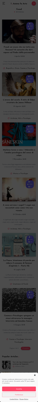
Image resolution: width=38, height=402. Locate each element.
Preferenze (19, 395)
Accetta (19, 389)
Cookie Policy (14, 399)
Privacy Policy (24, 399)
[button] (35, 375)
